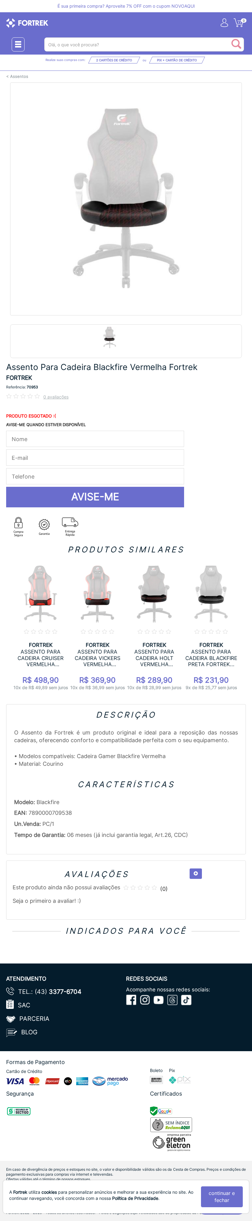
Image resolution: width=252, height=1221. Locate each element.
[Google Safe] (162, 1110)
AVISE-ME (95, 496)
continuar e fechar (222, 1196)
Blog (29, 1032)
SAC (24, 1005)
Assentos (19, 76)
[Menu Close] (18, 44)
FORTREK (19, 377)
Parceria (34, 1018)
